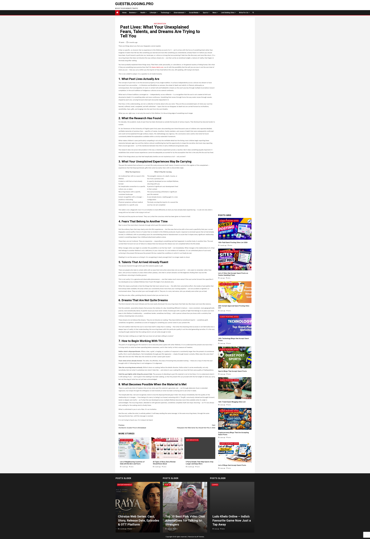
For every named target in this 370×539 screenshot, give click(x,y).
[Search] (253, 12)
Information (160, 24)
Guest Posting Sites (229, 221)
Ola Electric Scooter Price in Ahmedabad (132, 426)
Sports (205, 13)
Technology (165, 13)
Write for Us (243, 13)
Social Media (193, 13)
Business (132, 13)
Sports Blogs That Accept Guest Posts (232, 371)
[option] (138, 508)
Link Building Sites (227, 13)
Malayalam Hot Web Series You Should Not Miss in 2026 (196, 426)
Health (142, 13)
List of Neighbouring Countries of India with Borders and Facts (132, 463)
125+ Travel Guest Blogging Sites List (232, 402)
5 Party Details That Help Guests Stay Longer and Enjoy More (199, 463)
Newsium (191, 536)
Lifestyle (153, 13)
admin (123, 42)
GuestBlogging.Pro (134, 4)
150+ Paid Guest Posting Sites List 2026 (232, 242)
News (215, 13)
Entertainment (179, 13)
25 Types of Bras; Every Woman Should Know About (164, 463)
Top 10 (168, 485)
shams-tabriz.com (157, 67)
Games (215, 485)
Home (124, 13)
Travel (175, 485)
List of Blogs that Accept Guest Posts (232, 465)
